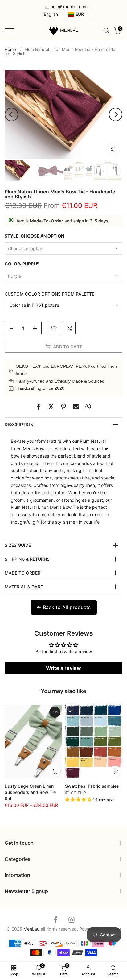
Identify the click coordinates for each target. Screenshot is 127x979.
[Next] (115, 114)
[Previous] (11, 114)
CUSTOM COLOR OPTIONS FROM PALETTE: (50, 294)
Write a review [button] (63, 668)
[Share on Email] (76, 406)
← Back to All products (64, 607)
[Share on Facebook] (39, 406)
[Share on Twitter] (51, 406)
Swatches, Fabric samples (92, 786)
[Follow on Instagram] (71, 920)
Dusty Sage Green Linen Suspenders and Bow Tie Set (30, 792)
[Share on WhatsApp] (88, 406)
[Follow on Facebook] (55, 920)
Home (10, 50)
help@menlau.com (68, 6)
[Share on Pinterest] (63, 406)
